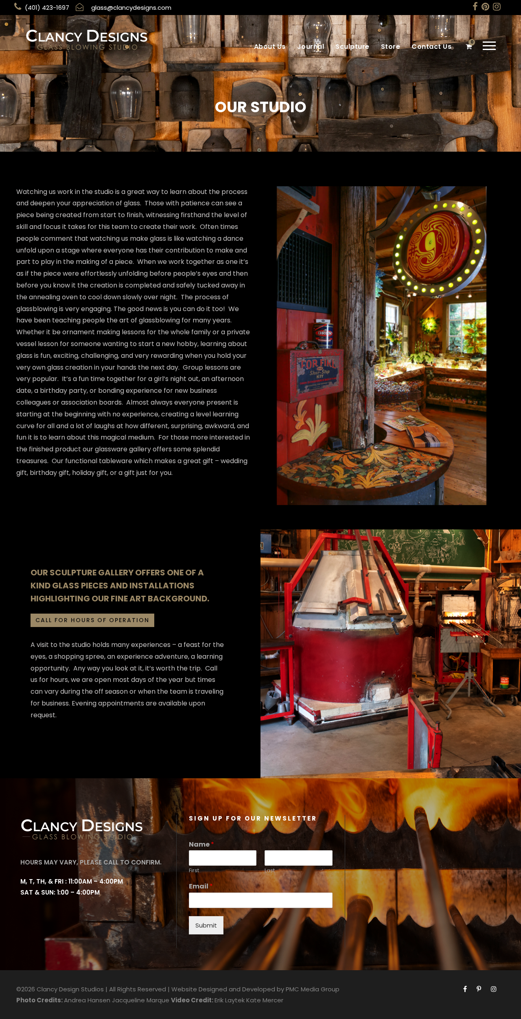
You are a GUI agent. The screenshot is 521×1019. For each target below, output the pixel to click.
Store (391, 46)
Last (270, 870)
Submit (206, 925)
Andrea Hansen (87, 1000)
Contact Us (431, 46)
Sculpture (352, 46)
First (194, 870)
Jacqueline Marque (140, 1000)
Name (201, 844)
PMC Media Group (312, 989)
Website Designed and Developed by (227, 989)
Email (201, 886)
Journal (310, 46)
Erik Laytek (230, 1000)
